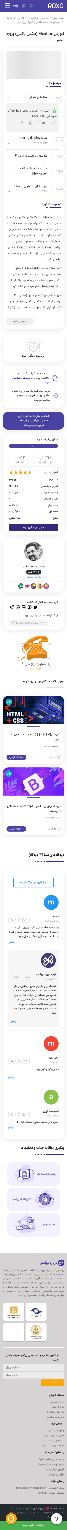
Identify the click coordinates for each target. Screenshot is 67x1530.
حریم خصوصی (57, 1402)
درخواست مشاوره (55, 1417)
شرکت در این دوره (33, 1525)
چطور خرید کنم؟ (56, 1431)
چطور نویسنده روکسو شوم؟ (50, 1464)
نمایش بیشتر (19, 321)
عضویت (53, 1383)
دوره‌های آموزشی (39, 18)
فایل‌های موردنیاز (56, 1474)
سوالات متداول (57, 1407)
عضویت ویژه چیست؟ (53, 1446)
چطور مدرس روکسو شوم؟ (51, 1459)
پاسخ (11, 942)
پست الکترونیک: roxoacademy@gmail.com (40, 1488)
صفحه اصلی (58, 18)
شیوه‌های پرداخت (55, 1441)
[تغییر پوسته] (56, 1518)
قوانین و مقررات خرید (53, 1436)
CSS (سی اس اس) (17, 18)
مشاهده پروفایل (33, 577)
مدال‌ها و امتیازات (55, 1412)
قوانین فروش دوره (55, 1469)
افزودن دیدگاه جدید (31, 882)
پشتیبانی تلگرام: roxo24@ (50, 1493)
